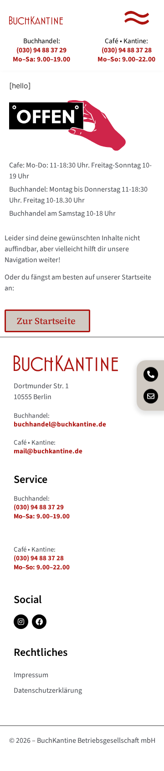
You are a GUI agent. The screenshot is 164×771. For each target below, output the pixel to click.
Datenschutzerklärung (48, 690)
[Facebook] (39, 621)
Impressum (31, 675)
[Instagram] (21, 621)
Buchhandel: (41, 50)
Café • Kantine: (126, 50)
